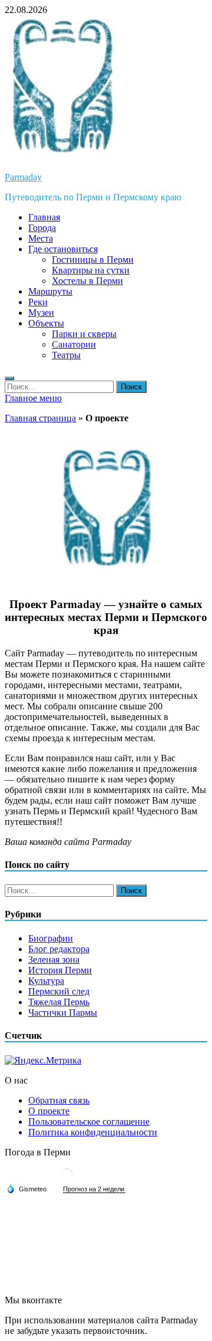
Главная (44, 217)
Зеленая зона (54, 959)
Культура (46, 981)
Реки (38, 302)
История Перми (60, 970)
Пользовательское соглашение (89, 1122)
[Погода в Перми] (66, 1178)
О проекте (48, 1111)
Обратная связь (59, 1100)
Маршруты (50, 291)
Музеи (41, 313)
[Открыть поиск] (9, 378)
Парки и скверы (84, 334)
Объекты (46, 323)
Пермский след (59, 991)
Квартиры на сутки (91, 270)
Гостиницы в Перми (93, 260)
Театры (66, 355)
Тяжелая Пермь (59, 1002)
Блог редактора (59, 949)
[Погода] (26, 1188)
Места (40, 238)
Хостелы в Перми (87, 281)
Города (42, 228)
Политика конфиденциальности (92, 1132)
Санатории (74, 344)
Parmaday (23, 177)
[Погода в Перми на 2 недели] (94, 1189)
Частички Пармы (62, 1013)
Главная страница (40, 418)
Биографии (50, 938)
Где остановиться (63, 249)
